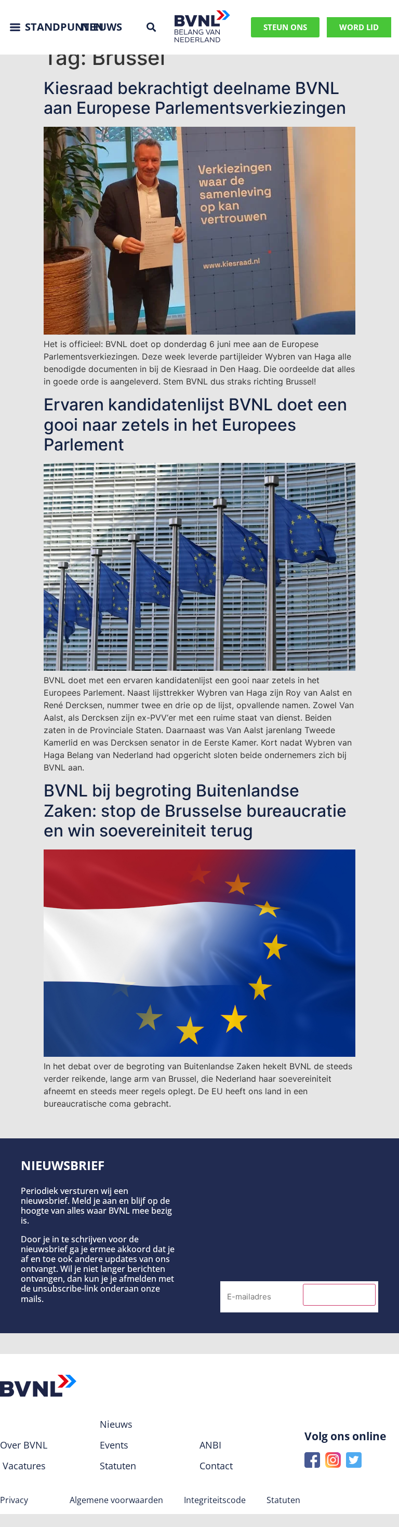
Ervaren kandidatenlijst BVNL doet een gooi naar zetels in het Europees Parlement (195, 424)
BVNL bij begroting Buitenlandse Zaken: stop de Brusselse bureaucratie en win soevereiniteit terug (195, 810)
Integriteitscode (215, 1500)
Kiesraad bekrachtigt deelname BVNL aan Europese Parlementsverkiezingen (195, 98)
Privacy (14, 1500)
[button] (150, 27)
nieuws (101, 27)
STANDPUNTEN (64, 27)
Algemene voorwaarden (116, 1500)
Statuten (283, 1500)
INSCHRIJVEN (339, 1295)
